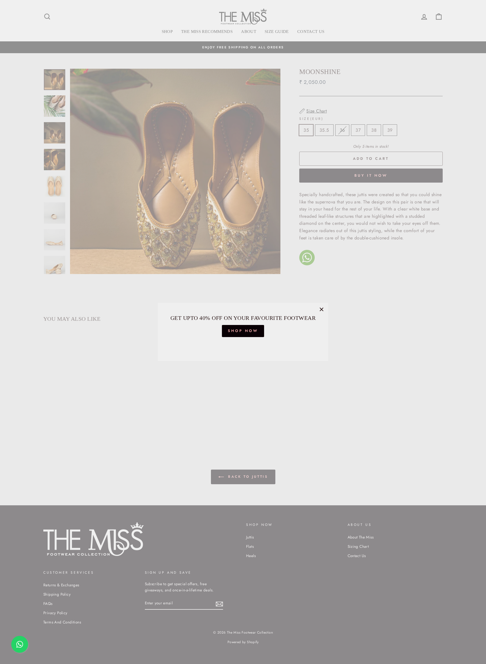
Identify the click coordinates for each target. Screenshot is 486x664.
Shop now (243, 331)
